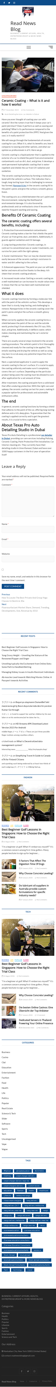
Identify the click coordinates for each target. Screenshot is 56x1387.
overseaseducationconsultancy (16, 1235)
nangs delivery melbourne (14, 1220)
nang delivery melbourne (34, 1205)
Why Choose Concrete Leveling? (36, 873)
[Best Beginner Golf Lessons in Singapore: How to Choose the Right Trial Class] (28, 803)
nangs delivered (23, 1215)
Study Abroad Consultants (14, 1265)
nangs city (8, 1215)
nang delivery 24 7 (11, 1205)
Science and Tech (9, 1337)
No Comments (28, 110)
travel (30, 1270)
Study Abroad (9, 1255)
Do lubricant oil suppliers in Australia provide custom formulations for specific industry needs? (34, 890)
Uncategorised (9, 96)
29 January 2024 (26, 868)
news (42, 1225)
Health (5, 1088)
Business (5, 825)
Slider (26, 825)
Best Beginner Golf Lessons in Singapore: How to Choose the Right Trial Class (25, 833)
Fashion (5, 1077)
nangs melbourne (11, 1225)
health (31, 1190)
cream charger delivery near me (16, 1181)
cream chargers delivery (13, 1186)
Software (6, 1123)
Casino (5, 1057)
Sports (5, 1128)
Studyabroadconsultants (40, 1265)
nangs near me (29, 1225)
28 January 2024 (26, 878)
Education (6, 1067)
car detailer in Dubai (31, 114)
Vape (4, 1144)
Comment (7, 484)
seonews (37, 1250)
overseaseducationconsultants (16, 1250)
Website (6, 554)
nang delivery (32, 1200)
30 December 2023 (27, 1028)
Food (4, 1083)
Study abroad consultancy (39, 1260)
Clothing (7, 1176)
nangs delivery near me (39, 1220)
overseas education (32, 1230)
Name (5, 524)
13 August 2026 (9, 842)
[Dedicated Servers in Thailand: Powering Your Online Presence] (9, 1024)
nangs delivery (41, 1215)
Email (5, 539)
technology (17, 1270)
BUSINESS (39, 1171)
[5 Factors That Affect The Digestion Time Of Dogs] (9, 864)
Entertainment (9, 1072)
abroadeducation (23, 1171)
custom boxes (33, 1186)
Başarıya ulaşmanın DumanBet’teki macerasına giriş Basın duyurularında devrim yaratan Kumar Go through (27, 706)
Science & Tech (9, 1113)
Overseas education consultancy (17, 1240)
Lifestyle (7, 1195)
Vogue (5, 1149)
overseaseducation (11, 1230)
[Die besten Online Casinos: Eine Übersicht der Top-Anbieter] (9, 1011)
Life (11, 825)
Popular (18, 825)
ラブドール (7, 702)
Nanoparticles (19, 185)
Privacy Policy (47, 1381)
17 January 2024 (26, 1015)
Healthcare (43, 1190)
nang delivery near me (12, 1210)
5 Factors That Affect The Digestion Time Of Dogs (32, 862)
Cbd (3, 1062)
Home (22, 1381)
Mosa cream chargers (12, 1200)
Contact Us (33, 1381)
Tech (4, 1134)
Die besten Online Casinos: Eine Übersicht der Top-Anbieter (36, 1009)
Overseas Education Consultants (17, 1245)
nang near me (32, 1210)
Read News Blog (23, 26)
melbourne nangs (23, 1195)
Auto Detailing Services (14, 114)
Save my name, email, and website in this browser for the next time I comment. (26, 578)
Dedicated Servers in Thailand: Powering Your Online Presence (36, 1022)
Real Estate (7, 1108)
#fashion (7, 1171)
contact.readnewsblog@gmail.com (19, 1355)
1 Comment (41, 1015)
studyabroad (25, 1255)
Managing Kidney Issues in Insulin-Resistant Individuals (28, 672)
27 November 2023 (11, 110)
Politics (5, 1098)
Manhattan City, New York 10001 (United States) (24, 1351)
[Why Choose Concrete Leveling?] (9, 877)
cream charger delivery (25, 1176)
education (8, 1190)
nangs (45, 1210)
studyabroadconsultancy (13, 1260)
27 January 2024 (26, 900)
